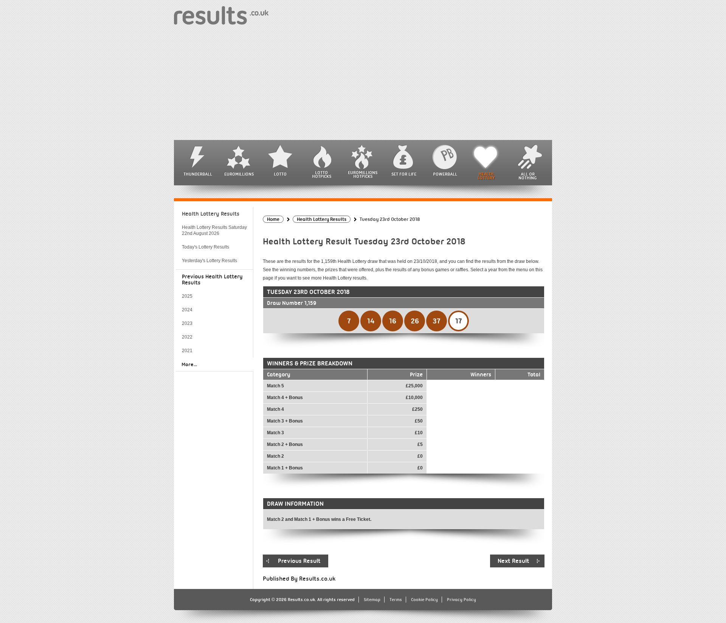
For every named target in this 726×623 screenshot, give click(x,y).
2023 (187, 323)
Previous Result (299, 561)
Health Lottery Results (210, 213)
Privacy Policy (461, 599)
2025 (187, 296)
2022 (187, 337)
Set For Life (403, 174)
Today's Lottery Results (205, 247)
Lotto (280, 174)
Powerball (445, 174)
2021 (187, 350)
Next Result (513, 561)
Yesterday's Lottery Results (209, 260)
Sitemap (372, 599)
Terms (395, 599)
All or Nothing (527, 175)
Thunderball (197, 174)
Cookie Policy (424, 599)
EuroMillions (239, 174)
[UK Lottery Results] (221, 15)
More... (189, 364)
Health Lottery (486, 175)
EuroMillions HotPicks (362, 174)
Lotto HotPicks (321, 174)
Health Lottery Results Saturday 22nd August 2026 (214, 230)
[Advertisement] (363, 83)
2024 (187, 309)
